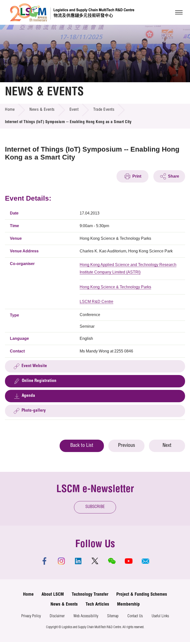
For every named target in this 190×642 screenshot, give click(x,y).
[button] (145, 561)
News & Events (42, 110)
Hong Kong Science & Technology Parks (115, 287)
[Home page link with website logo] (72, 12)
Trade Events (103, 110)
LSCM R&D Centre (96, 301)
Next (167, 445)
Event (74, 110)
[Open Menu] (179, 12)
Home (10, 110)
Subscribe (95, 507)
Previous (126, 445)
